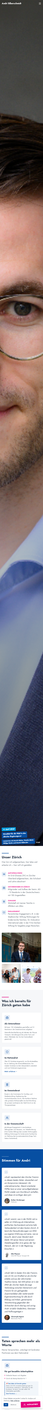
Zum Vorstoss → (11, 1393)
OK (6, 1405)
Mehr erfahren (15, 1401)
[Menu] (40, 3)
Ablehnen (13, 1405)
